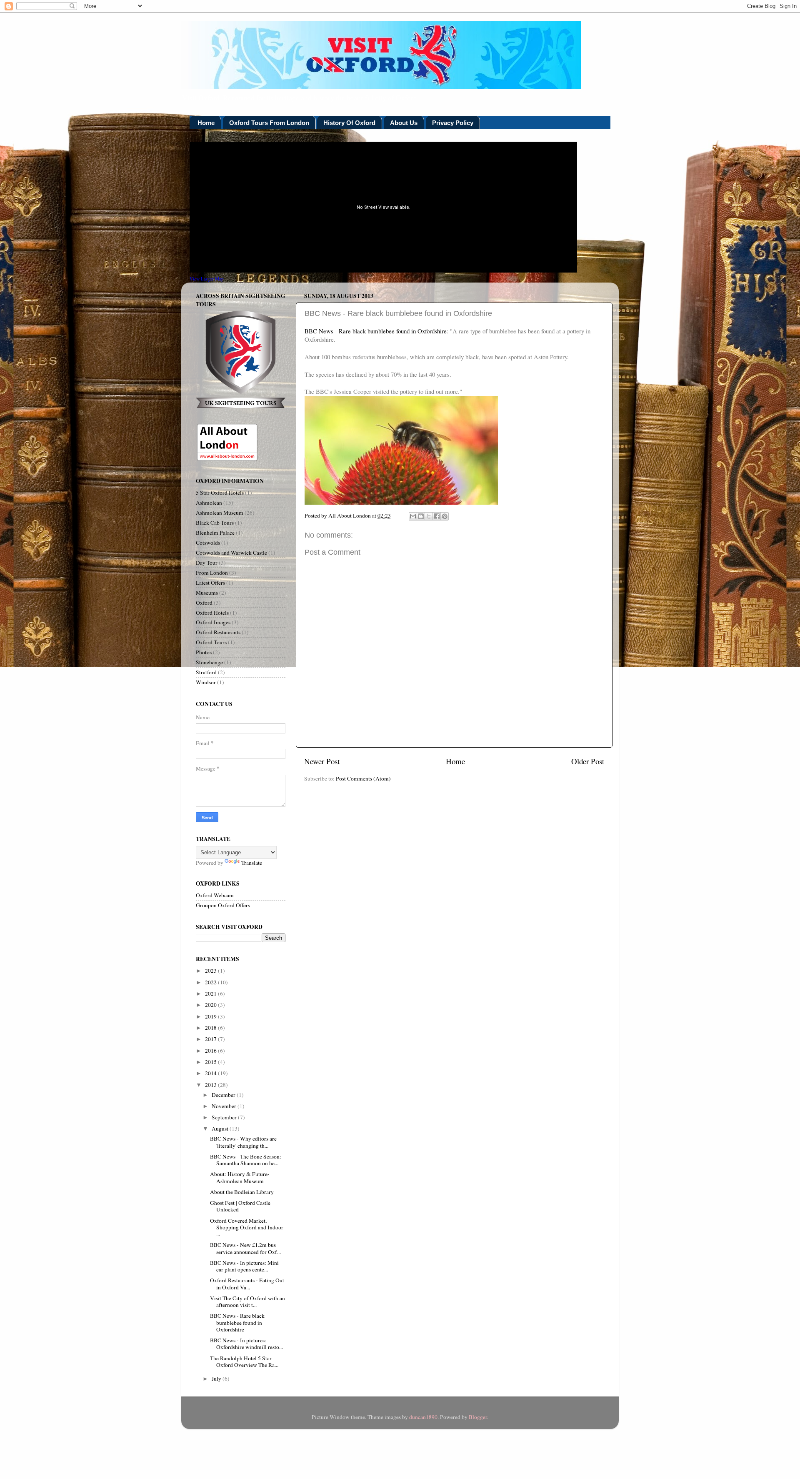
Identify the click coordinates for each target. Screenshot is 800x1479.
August (221, 1128)
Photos (204, 652)
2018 (211, 1027)
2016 (211, 1050)
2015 (211, 1062)
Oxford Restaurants (218, 632)
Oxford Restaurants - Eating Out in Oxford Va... (247, 1283)
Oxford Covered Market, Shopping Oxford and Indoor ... (246, 1227)
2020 (211, 1005)
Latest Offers (210, 582)
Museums (207, 592)
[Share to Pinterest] (444, 516)
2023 (211, 970)
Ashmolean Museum (219, 512)
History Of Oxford (349, 122)
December (224, 1095)
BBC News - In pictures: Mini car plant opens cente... (244, 1266)
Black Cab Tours (215, 522)
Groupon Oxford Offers (223, 905)
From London (212, 572)
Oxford (204, 602)
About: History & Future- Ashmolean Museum (240, 1177)
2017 (211, 1039)
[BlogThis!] (421, 516)
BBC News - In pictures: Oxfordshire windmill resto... (246, 1343)
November (225, 1106)
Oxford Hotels (212, 612)
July (217, 1378)
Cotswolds (208, 542)
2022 (211, 982)
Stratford (206, 672)
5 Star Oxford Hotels (220, 492)
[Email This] (413, 516)
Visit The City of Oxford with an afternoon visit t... (247, 1301)
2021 (211, 993)
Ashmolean (209, 502)
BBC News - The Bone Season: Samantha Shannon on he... (245, 1160)
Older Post (587, 761)
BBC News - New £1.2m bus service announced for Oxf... (245, 1248)
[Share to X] (429, 516)
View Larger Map (207, 278)
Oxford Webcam (215, 895)
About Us (404, 122)
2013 (211, 1085)
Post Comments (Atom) (363, 778)
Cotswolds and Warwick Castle (231, 552)
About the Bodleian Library (242, 1192)
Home (206, 122)
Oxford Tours (211, 642)
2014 (211, 1073)
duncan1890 (423, 1417)
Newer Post (322, 761)
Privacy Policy (452, 122)
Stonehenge (209, 662)
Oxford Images (213, 622)
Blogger (478, 1417)
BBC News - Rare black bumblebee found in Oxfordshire (376, 331)
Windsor (206, 682)
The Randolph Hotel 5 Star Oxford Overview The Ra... (244, 1361)
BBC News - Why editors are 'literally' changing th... (243, 1142)
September (225, 1117)
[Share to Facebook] (436, 516)
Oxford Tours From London (269, 122)
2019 (211, 1016)
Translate (251, 862)
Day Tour (207, 562)
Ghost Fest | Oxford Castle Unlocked (240, 1206)
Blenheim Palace (215, 532)
